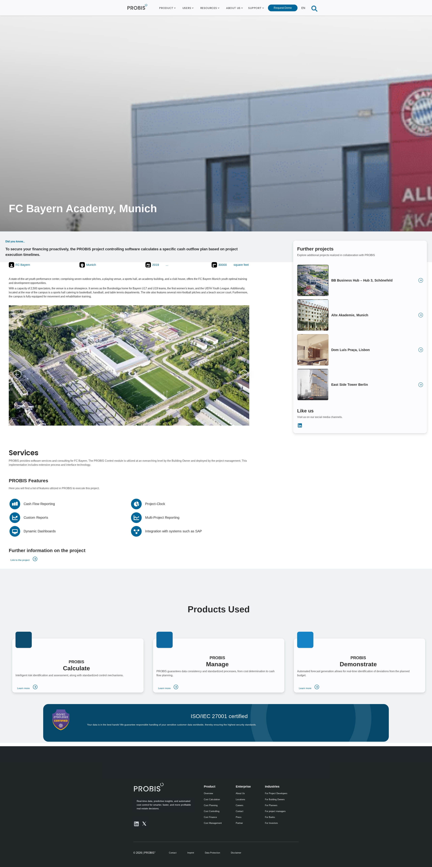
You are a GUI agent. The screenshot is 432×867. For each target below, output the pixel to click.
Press (238, 817)
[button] (167, 8)
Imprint (190, 852)
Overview (208, 793)
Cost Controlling (211, 811)
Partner (239, 823)
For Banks (270, 817)
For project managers (275, 811)
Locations (240, 799)
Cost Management (213, 823)
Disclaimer (236, 852)
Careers (239, 805)
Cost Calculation (212, 799)
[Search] (314, 8)
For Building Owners (275, 799)
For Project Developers (276, 793)
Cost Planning (211, 805)
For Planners (271, 805)
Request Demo (283, 7)
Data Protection (212, 852)
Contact (239, 811)
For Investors (271, 823)
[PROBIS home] (148, 787)
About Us (240, 793)
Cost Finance (210, 817)
